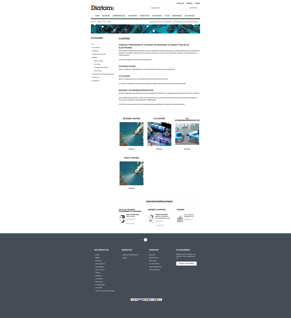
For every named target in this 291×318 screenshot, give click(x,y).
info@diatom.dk (188, 219)
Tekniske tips (99, 281)
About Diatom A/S (100, 263)
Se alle (131, 149)
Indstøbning (95, 51)
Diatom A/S (180, 3)
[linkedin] (145, 239)
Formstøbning (96, 47)
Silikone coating (131, 119)
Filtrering (157, 16)
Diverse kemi (95, 77)
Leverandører (99, 278)
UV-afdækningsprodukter (187, 119)
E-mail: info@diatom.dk (155, 266)
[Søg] (183, 8)
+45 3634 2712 (130, 223)
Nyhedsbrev (98, 275)
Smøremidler (119, 16)
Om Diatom (189, 16)
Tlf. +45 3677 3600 (154, 263)
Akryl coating (131, 158)
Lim (93, 44)
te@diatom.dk (159, 221)
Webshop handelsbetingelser (131, 254)
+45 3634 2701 (159, 225)
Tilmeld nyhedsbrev (186, 263)
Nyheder (97, 272)
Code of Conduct (100, 269)
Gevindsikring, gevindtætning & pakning (103, 74)
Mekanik (106, 16)
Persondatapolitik (100, 284)
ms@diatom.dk (130, 219)
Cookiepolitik (98, 287)
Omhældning (95, 80)
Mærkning (177, 16)
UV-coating (159, 119)
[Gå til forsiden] (92, 16)
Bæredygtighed (99, 266)
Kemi (97, 16)
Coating (94, 57)
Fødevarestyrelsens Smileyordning (105, 290)
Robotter (144, 16)
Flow (167, 16)
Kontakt (197, 3)
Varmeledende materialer (99, 54)
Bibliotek (189, 3)
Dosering (132, 16)
